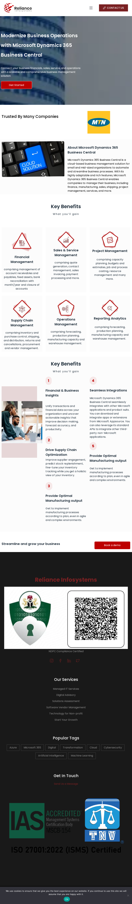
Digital (52, 747)
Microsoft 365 (32, 747)
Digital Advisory (66, 695)
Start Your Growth (66, 720)
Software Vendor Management (66, 707)
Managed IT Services (66, 689)
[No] (128, 895)
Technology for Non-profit (66, 713)
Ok (66, 899)
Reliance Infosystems (66, 580)
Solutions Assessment (66, 701)
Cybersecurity (113, 747)
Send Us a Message (66, 784)
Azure (13, 747)
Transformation (73, 747)
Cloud (93, 747)
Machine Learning (82, 755)
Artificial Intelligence (51, 755)
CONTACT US (115, 8)
